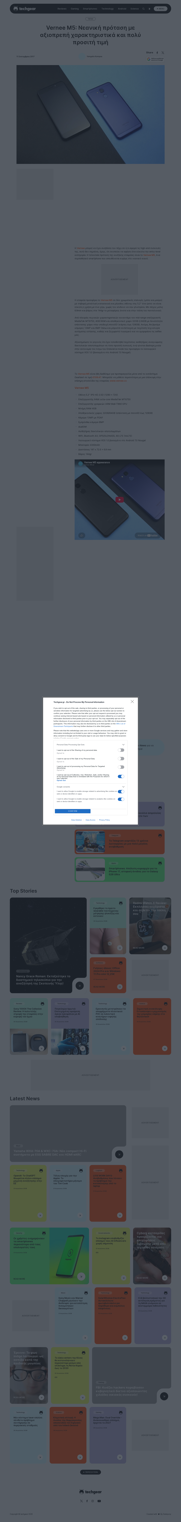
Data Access (90, 820)
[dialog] (90, 761)
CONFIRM (72, 811)
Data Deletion (76, 820)
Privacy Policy (104, 820)
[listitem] (90, 744)
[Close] (133, 702)
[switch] (121, 750)
